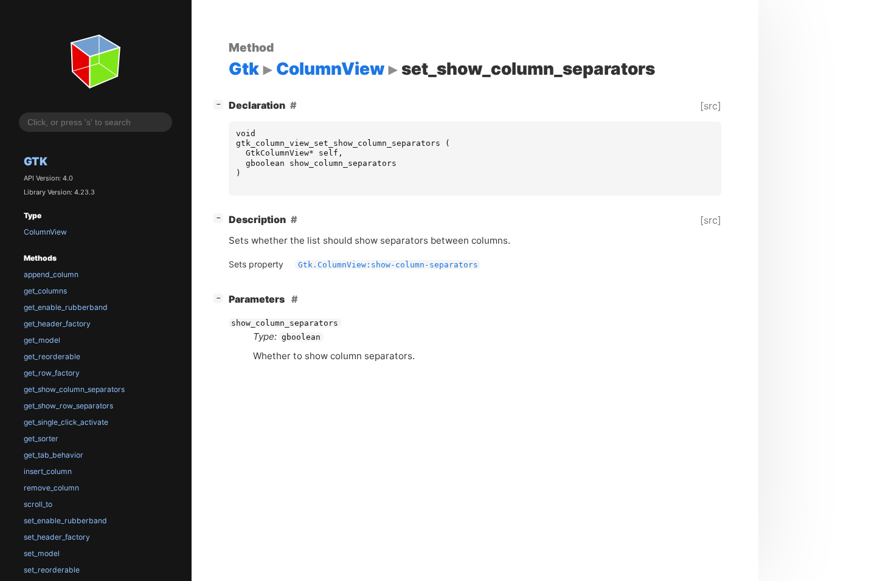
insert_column (48, 471)
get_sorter (41, 438)
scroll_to (38, 504)
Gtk (35, 161)
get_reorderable (52, 356)
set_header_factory (57, 536)
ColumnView (45, 231)
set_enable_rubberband (65, 520)
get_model (42, 340)
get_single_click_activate (66, 422)
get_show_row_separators (68, 405)
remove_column (51, 487)
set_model (42, 553)
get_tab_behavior (53, 454)
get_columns (45, 290)
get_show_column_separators (74, 389)
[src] (710, 106)
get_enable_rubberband (66, 307)
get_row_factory (52, 372)
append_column (51, 274)
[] (220, 103)
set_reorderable (52, 569)
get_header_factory (57, 323)
